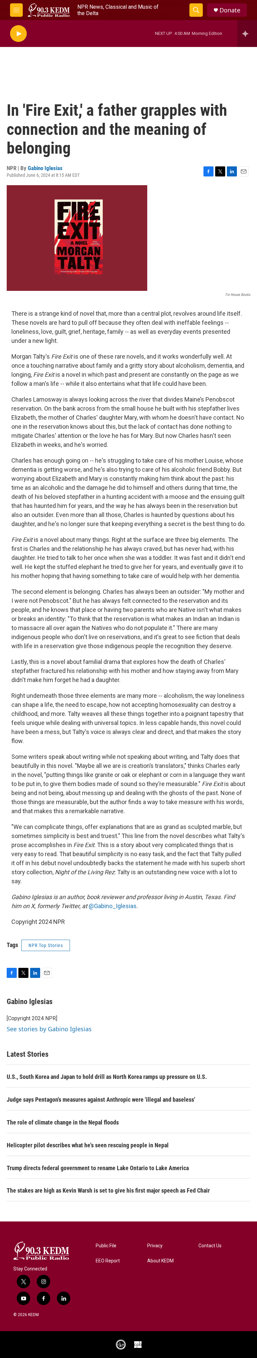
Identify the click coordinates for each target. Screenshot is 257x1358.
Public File (106, 1245)
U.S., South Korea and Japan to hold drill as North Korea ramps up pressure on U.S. (107, 1076)
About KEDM (160, 1260)
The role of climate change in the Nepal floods (63, 1122)
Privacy (155, 1245)
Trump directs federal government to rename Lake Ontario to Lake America (98, 1167)
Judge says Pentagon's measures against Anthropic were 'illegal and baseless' (101, 1099)
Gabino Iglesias (45, 168)
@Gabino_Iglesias (113, 905)
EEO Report (108, 1260)
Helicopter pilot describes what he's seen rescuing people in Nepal (88, 1145)
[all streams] (247, 33)
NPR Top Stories (45, 945)
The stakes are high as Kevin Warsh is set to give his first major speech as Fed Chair (108, 1190)
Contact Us (210, 1245)
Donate (230, 10)
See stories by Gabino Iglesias (49, 1029)
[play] (18, 34)
